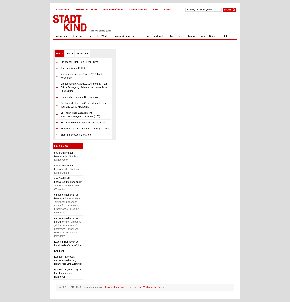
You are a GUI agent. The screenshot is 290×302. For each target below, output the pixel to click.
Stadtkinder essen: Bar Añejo (76, 134)
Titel (224, 36)
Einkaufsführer (113, 9)
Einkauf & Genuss (123, 36)
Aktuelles (61, 36)
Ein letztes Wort (97, 36)
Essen (167, 9)
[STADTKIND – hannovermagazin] (91, 22)
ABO (155, 9)
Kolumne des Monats (152, 36)
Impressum (120, 287)
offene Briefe (208, 36)
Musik (191, 36)
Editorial (77, 36)
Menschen (176, 36)
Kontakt (108, 287)
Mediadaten (149, 287)
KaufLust (59, 251)
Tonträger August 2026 (73, 68)
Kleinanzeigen (138, 9)
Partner (162, 287)
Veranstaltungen (86, 9)
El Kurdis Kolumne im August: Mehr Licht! (83, 122)
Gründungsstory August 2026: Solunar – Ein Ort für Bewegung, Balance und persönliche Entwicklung (84, 87)
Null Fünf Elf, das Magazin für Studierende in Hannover (68, 273)
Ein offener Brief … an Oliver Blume (79, 62)
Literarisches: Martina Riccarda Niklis (80, 97)
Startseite (62, 9)
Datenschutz (134, 287)
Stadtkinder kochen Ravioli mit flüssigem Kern (85, 128)
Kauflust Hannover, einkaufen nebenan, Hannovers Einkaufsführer (68, 260)
